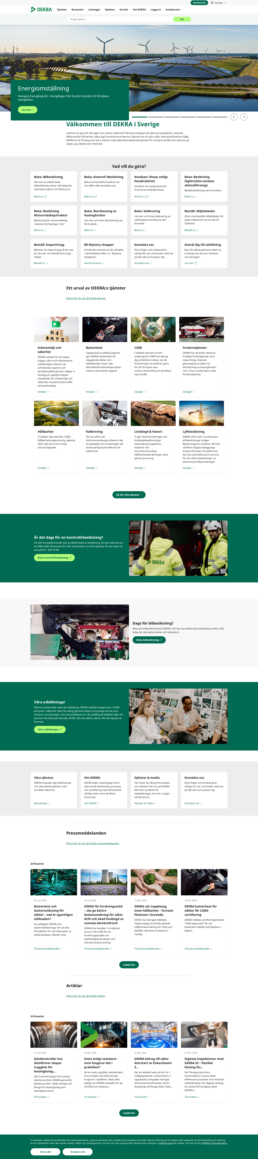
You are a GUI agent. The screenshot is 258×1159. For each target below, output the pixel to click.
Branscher (78, 9)
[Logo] (42, 9)
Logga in (156, 9)
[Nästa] (243, 116)
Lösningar (94, 9)
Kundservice (173, 9)
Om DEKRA (139, 9)
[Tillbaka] (234, 116)
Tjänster (62, 9)
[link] (218, 2)
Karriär (124, 9)
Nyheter (110, 9)
